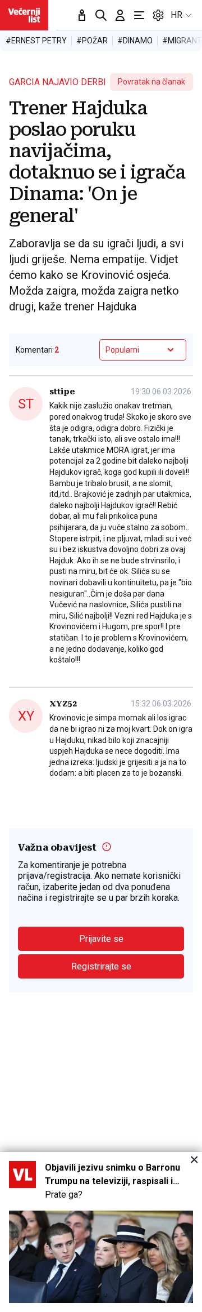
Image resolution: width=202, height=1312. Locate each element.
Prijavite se (101, 938)
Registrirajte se (101, 966)
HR (176, 15)
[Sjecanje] (82, 15)
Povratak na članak (151, 81)
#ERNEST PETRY (36, 40)
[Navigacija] (139, 15)
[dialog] (101, 1232)
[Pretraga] (101, 15)
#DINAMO (135, 40)
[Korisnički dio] (120, 15)
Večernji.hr (24, 15)
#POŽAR (92, 40)
